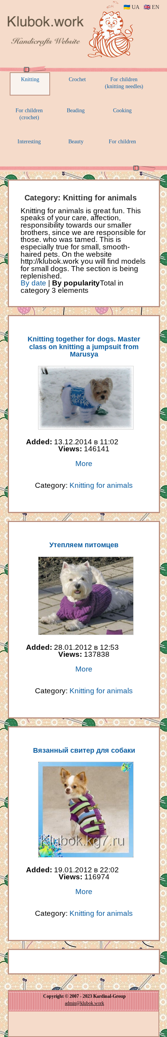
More (83, 463)
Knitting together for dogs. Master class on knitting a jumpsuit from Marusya (84, 346)
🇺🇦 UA (131, 7)
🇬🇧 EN (151, 7)
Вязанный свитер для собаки (84, 750)
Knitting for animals (101, 485)
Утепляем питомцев (83, 545)
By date (33, 283)
